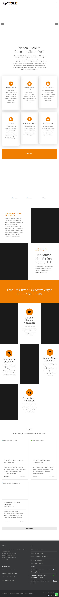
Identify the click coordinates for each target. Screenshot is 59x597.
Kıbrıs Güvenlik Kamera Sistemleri (39, 556)
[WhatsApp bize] (56, 594)
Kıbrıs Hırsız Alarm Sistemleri (14, 460)
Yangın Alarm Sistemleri (9, 577)
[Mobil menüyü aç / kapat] (56, 3)
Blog (13, 462)
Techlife (6, 559)
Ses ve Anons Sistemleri (9, 570)
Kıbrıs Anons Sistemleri (37, 563)
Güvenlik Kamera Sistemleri (10, 573)
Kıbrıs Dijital (31, 593)
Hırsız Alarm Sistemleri (8, 580)
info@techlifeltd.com (11, 557)
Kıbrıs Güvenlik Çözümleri (37, 560)
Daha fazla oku (7, 476)
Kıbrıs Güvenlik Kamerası (41, 460)
